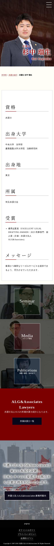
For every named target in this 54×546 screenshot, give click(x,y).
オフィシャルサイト (27, 530)
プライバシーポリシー (27, 534)
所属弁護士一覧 (27, 421)
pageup (27, 524)
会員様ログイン (27, 538)
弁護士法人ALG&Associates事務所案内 (27, 496)
